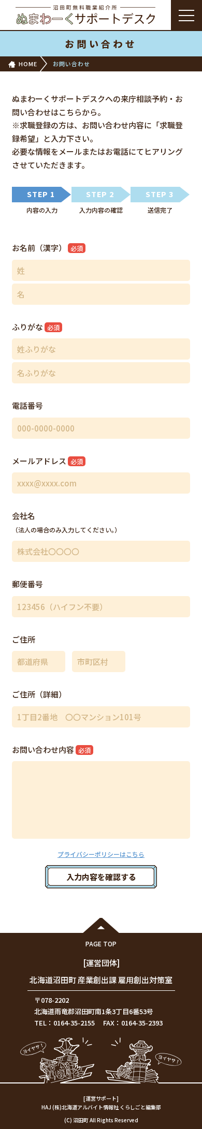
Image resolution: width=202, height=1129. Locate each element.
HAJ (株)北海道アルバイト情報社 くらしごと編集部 (101, 1107)
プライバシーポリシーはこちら (101, 854)
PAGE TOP (101, 943)
